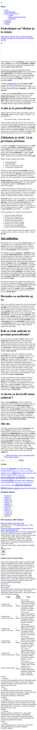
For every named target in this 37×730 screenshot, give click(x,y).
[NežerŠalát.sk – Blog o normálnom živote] (1, 3)
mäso (19, 473)
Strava (6, 509)
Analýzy (7, 495)
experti (26, 470)
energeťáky (22, 470)
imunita (3, 473)
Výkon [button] (3, 687)
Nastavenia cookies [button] (6, 545)
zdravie (19, 484)
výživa (13, 485)
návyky (29, 473)
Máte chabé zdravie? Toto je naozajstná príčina (19, 455)
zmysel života (26, 488)
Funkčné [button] (3, 676)
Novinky (7, 502)
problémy (21, 477)
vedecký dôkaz (17, 482)
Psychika (12, 36)
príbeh (28, 477)
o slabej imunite (11, 83)
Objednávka (12, 18)
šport (34, 488)
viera (31, 482)
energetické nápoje (15, 470)
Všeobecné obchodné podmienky (11, 528)
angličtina (3, 468)
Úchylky (7, 511)
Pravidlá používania (12, 530)
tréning (12, 482)
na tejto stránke (16, 582)
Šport (6, 507)
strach (19, 480)
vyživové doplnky (5, 485)
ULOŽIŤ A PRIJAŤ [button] (7, 728)
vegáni (28, 482)
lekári (14, 473)
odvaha (34, 473)
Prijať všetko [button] (16, 545)
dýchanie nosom (6, 471)
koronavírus (9, 473)
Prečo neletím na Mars (12, 457)
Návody (7, 499)
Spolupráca (8, 22)
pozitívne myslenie (11, 475)
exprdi (30, 471)
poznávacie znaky (21, 475)
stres (23, 480)
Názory (7, 36)
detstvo (12, 38)
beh (7, 468)
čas (32, 488)
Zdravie (7, 514)
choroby (12, 468)
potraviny (3, 475)
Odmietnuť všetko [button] (25, 545)
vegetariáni (23, 482)
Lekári (6, 497)
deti (25, 468)
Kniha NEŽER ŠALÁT (12, 13)
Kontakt (7, 24)
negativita (24, 473)
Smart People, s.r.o (22, 525)
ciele (18, 468)
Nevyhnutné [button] (4, 584)
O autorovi (8, 20)
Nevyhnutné (6, 586)
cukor (22, 468)
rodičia (16, 480)
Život (17, 36)
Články (7, 10)
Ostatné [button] (3, 721)
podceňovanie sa (20, 38)
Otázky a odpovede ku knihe (17, 17)
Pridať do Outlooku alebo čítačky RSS (12, 523)
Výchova (7, 512)
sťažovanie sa (29, 480)
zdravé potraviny (14, 488)
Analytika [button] (4, 697)
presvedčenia (30, 38)
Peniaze (7, 504)
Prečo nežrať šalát (10, 12)
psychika (3, 40)
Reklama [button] (3, 709)
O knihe (10, 15)
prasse (2, 36)
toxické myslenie (5, 482)
